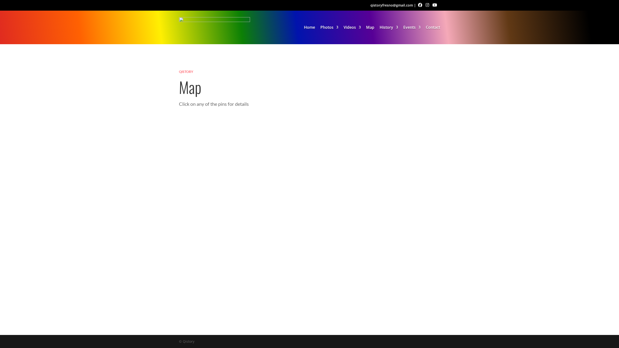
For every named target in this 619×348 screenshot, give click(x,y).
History (386, 27)
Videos (350, 27)
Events (409, 27)
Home (309, 27)
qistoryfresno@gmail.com (391, 5)
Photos (326, 27)
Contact (433, 27)
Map (370, 27)
